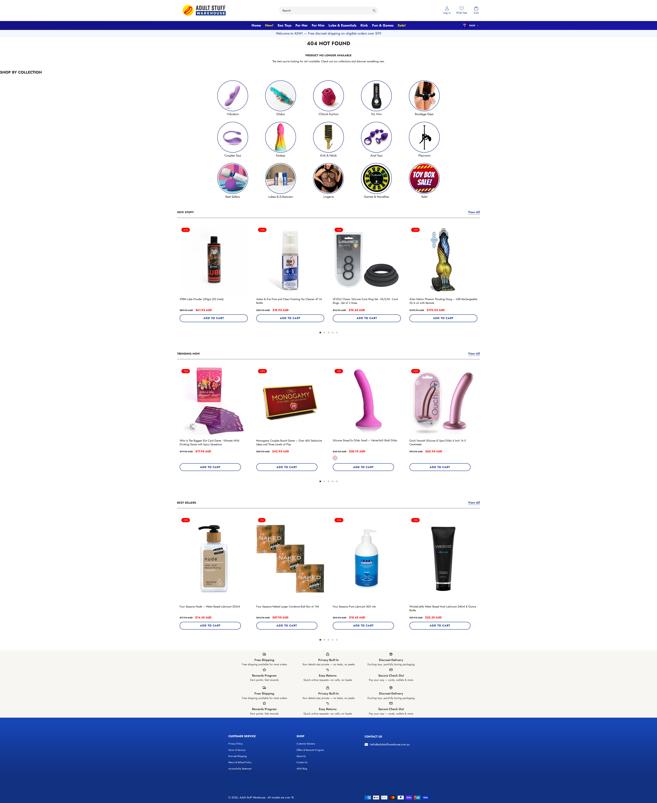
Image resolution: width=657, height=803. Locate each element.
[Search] (374, 10)
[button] (476, 10)
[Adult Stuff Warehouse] (204, 10)
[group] (232, 98)
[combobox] (328, 10)
